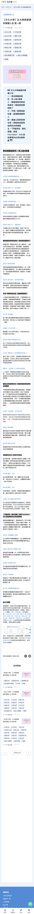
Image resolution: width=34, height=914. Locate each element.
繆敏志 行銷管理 (8, 574)
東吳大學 (25, 616)
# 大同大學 (17, 32)
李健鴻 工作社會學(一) (10, 328)
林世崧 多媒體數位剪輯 (10, 535)
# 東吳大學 (17, 44)
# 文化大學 (7, 32)
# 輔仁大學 (17, 36)
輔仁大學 (23, 614)
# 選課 (6, 59)
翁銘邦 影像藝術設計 (9, 563)
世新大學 (19, 618)
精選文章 (8, 7)
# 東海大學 (17, 51)
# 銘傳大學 (7, 40)
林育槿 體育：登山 (9, 474)
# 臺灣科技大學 (15, 681)
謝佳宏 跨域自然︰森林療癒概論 (13, 280)
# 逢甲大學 (17, 40)
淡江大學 (16, 614)
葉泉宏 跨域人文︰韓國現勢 (12, 225)
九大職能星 (6, 902)
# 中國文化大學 (7, 730)
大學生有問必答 (7, 896)
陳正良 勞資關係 (8, 314)
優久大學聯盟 (16, 612)
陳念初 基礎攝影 (8, 427)
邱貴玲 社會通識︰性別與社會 (12, 411)
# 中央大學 (14, 738)
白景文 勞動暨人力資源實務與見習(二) (15, 353)
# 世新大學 (7, 51)
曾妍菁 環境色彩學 (9, 443)
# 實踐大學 (17, 48)
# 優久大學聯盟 (22, 55)
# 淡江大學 (7, 36)
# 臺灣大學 (6, 681)
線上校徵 (5, 905)
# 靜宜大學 (7, 48)
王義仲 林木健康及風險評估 (12, 499)
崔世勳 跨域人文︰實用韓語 (12, 188)
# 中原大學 (7, 44)
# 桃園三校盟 (16, 741)
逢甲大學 (10, 616)
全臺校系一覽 (7, 899)
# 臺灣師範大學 (24, 681)
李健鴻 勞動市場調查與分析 (12, 340)
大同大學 (9, 614)
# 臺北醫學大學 (9, 55)
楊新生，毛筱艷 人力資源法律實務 (14, 368)
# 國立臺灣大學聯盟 (9, 683)
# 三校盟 (18, 683)
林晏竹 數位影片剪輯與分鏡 (12, 549)
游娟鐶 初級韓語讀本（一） (12, 201)
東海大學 (9, 620)
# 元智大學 (21, 738)
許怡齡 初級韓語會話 (9, 213)
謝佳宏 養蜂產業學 (9, 264)
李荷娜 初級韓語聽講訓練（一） (13, 176)
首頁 (2, 7)
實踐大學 (12, 618)
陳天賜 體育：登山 (9, 487)
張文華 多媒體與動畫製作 (11, 588)
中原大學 (17, 616)
